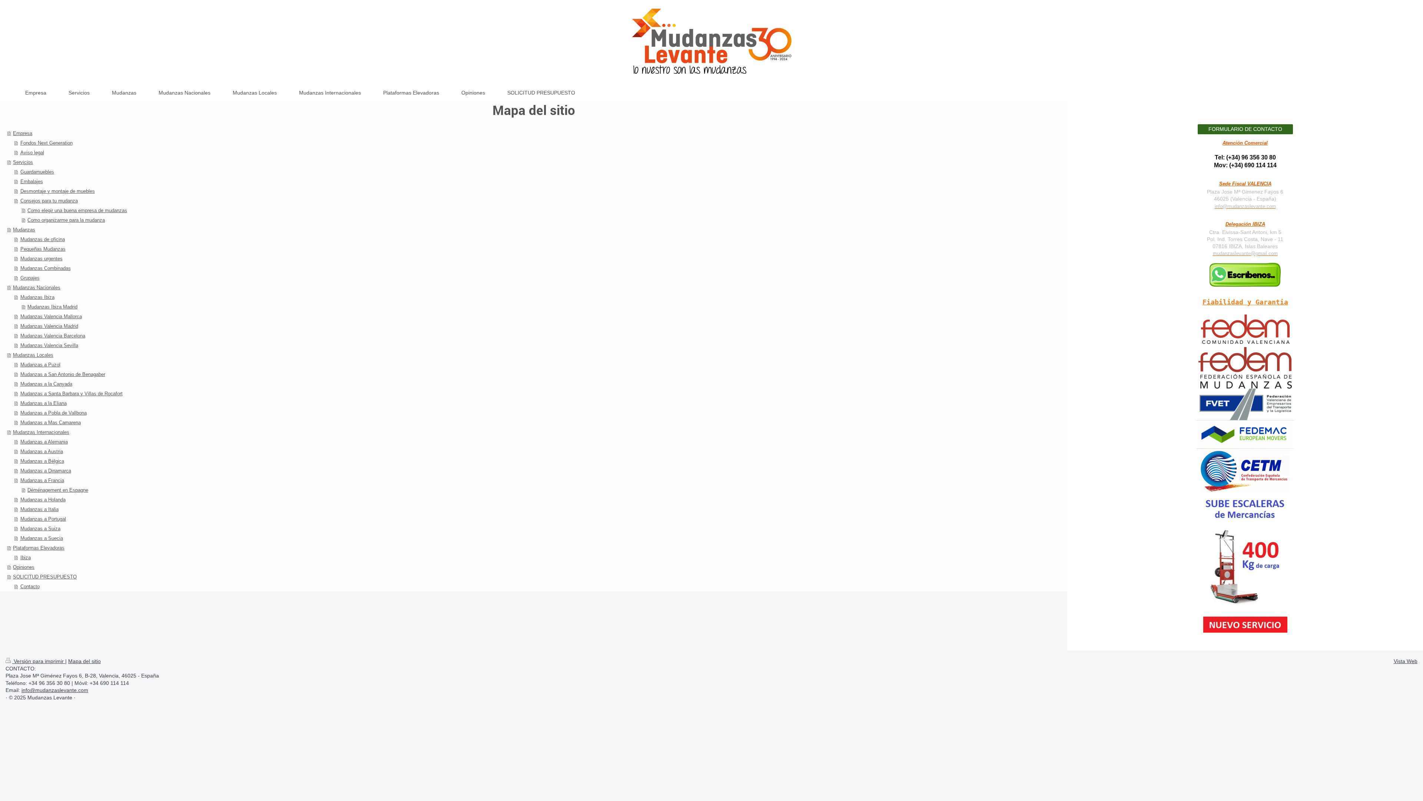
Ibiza (25, 557)
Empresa (22, 133)
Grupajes (30, 278)
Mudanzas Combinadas (45, 268)
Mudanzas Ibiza (37, 297)
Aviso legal (32, 152)
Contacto (30, 586)
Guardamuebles (37, 172)
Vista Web (1405, 661)
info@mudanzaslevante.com (1245, 206)
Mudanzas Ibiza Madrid (52, 307)
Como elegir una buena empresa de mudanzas (77, 210)
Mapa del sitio (84, 661)
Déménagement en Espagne (57, 490)
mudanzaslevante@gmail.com (1245, 253)
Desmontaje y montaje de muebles (57, 191)
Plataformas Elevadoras (38, 548)
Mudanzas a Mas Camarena (50, 422)
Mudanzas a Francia (42, 480)
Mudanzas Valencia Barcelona (52, 336)
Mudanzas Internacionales (41, 432)
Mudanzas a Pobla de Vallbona (53, 413)
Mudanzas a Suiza (40, 528)
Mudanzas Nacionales (36, 287)
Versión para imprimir (38, 661)
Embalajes (31, 181)
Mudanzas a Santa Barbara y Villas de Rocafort (71, 393)
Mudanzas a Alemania (44, 442)
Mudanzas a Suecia (41, 538)
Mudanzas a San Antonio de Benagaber (62, 374)
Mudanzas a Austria (41, 451)
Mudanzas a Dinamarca (45, 471)
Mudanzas (24, 230)
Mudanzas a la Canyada (46, 384)
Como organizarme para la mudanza (66, 220)
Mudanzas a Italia (39, 509)
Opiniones (23, 567)
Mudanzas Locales (33, 355)
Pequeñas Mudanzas (43, 249)
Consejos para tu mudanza (49, 201)
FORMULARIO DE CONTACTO (1245, 129)
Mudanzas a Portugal (43, 519)
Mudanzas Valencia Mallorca (51, 316)
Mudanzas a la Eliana (43, 403)
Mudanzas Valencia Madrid (49, 326)
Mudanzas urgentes (41, 258)
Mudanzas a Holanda (43, 499)
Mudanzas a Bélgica (42, 461)
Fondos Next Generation (46, 143)
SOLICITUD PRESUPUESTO (45, 577)
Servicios (23, 162)
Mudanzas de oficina (42, 239)
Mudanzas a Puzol (40, 364)
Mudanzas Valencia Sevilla (49, 345)
